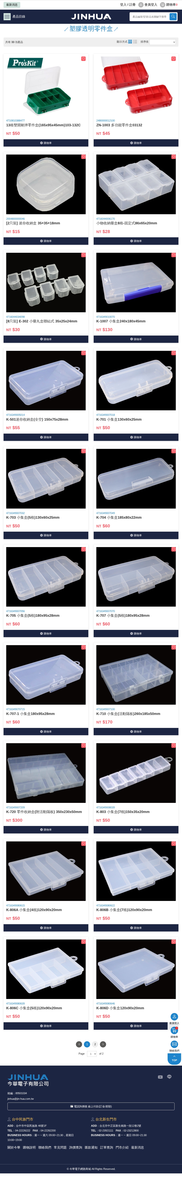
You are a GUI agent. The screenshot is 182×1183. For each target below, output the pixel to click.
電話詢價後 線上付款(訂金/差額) (93, 1106)
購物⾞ (48, 142)
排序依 (145, 41)
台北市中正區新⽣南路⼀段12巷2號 (120, 1125)
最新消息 (12, 4)
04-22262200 (48, 1130)
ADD (10, 1125)
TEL (9, 1130)
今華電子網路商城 (91, 17)
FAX (35, 1130)
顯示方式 (122, 41)
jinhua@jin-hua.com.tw (20, 1098)
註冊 (132, 4)
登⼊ (123, 4)
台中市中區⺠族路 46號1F (31, 1125)
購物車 (172, 4)
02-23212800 (131, 1130)
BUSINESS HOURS (19, 1135)
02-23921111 (106, 1130)
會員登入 (150, 4)
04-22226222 (22, 1130)
